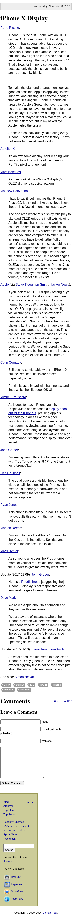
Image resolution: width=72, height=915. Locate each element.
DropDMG (16, 877)
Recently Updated (13, 821)
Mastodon (9, 830)
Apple (4, 284)
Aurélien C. (8, 148)
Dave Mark (8, 597)
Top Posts (9, 814)
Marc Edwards (10, 172)
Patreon (7, 861)
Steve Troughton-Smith (32, 284)
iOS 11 (43, 685)
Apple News (10, 834)
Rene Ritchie (9, 27)
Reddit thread (30, 582)
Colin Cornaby (10, 362)
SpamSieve (17, 891)
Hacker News (59, 284)
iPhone (57, 685)
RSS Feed (9, 826)
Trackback (9, 838)
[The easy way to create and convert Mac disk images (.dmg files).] (7, 877)
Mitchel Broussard (13, 397)
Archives (8, 805)
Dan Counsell (10, 473)
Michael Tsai (49, 912)
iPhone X (8, 689)
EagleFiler (17, 884)
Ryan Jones (8, 504)
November (55, 6)
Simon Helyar (24, 677)
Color (7, 685)
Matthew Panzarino (14, 191)
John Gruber (9, 450)
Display (20, 685)
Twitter (67, 701)
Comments (24, 826)
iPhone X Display (24, 18)
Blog (6, 801)
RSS (56, 701)
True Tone (25, 689)
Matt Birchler (9, 551)
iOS (32, 685)
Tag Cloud (9, 810)
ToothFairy (17, 898)
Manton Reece (10, 528)
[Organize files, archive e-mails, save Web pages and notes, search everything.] (7, 884)
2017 (67, 6)
